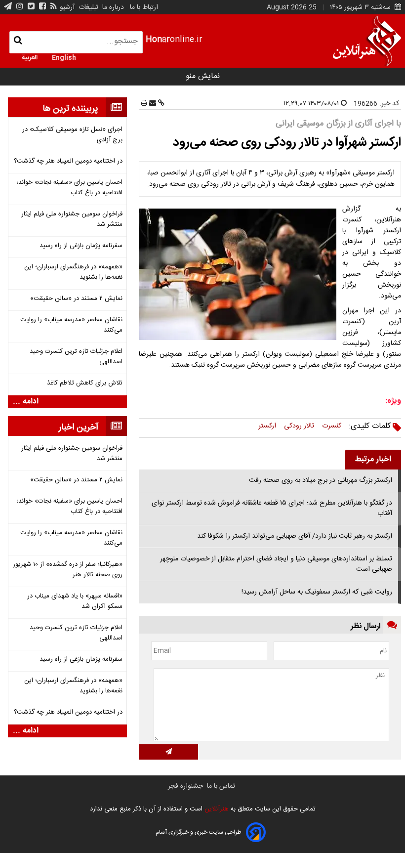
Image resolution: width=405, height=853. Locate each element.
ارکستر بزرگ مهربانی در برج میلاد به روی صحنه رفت (320, 480)
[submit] (168, 752)
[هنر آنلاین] (367, 41)
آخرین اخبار (78, 427)
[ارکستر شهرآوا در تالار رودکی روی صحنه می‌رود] (239, 274)
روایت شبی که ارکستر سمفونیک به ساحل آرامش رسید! (317, 592)
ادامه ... (26, 401)
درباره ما (113, 7)
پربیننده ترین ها (70, 108)
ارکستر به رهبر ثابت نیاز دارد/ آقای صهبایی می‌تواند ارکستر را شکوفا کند (294, 536)
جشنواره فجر (185, 786)
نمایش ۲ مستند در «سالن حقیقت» (76, 299)
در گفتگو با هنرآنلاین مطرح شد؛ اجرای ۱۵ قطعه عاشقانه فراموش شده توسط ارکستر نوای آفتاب (272, 508)
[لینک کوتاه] (160, 104)
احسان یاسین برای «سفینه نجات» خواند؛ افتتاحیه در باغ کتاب (69, 187)
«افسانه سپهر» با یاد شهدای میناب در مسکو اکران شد (74, 601)
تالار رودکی (299, 426)
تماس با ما (221, 786)
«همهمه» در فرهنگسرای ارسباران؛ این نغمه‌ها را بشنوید (73, 272)
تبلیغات (87, 7)
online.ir (174, 39)
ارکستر (267, 426)
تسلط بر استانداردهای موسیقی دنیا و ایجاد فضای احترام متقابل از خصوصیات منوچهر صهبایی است (276, 564)
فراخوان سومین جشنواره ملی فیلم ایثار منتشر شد (71, 219)
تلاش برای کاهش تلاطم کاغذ (84, 383)
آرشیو (67, 7)
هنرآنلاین (215, 809)
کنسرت (331, 426)
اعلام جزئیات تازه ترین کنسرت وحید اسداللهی (76, 356)
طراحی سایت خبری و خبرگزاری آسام (198, 832)
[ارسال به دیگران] (151, 104)
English (64, 56)
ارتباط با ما (144, 7)
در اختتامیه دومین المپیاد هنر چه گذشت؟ (68, 161)
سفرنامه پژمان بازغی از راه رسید (81, 246)
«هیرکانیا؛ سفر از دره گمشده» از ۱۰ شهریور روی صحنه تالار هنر (67, 569)
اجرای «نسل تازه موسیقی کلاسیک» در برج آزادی (72, 135)
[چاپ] (144, 104)
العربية (30, 56)
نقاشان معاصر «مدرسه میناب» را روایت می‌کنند (71, 325)
